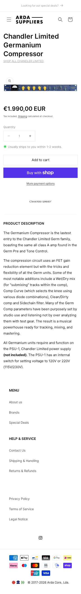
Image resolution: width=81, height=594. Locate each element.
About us (15, 402)
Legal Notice (18, 519)
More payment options (41, 183)
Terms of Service (21, 509)
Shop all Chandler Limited (23, 61)
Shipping (22, 116)
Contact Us (17, 450)
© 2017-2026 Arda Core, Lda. (48, 582)
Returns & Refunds (22, 471)
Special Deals (19, 422)
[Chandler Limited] (40, 211)
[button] (9, 19)
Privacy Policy (19, 499)
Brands (14, 412)
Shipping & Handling (24, 461)
